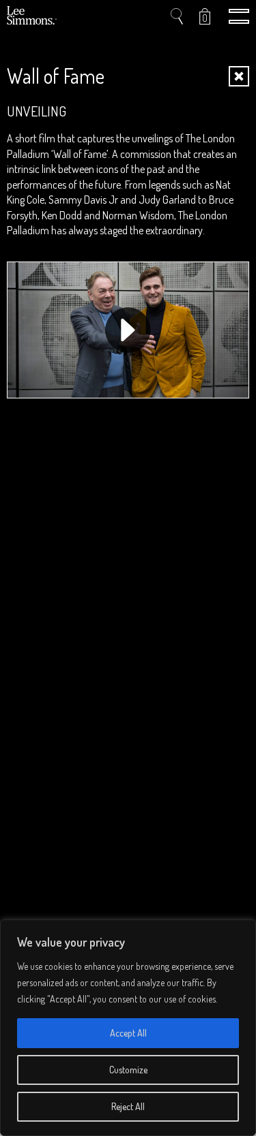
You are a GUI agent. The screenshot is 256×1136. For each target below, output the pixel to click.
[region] (128, 1027)
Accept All (128, 1033)
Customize (128, 1069)
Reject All (128, 1106)
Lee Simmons (32, 16)
